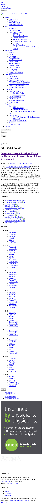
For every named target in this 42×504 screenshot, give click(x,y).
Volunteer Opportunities (16, 100)
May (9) (11, 254)
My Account (13, 69)
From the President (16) (12, 208)
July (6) (11, 349)
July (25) (12, 380)
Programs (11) (9, 222)
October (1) (12, 333)
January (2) (12, 247)
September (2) (13, 322)
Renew (3, 4)
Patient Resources (14, 91)
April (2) (12, 252)
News (7, 17)
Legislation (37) (10, 215)
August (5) (12, 300)
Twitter (7, 491)
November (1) (13, 353)
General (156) (9, 210)
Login (3, 6)
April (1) (12, 296)
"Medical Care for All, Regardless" (24, 111)
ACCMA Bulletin (14, 23)
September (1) (13, 262)
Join (2, 2)
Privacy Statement (24, 500)
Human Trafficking (19, 38)
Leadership (8, 74)
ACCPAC (16, 119)
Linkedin (8, 495)
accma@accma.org (12, 483)
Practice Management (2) (13, 221)
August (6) (12, 260)
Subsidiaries (13, 115)
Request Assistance (15, 65)
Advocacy (12, 28)
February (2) (13, 234)
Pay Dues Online (14, 67)
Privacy (7, 126)
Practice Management (16, 73)
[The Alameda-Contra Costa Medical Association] (17, 14)
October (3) (12, 284)
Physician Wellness (15, 71)
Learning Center (6, 8)
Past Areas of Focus (15, 32)
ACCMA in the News (16, 25)
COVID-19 (16, 34)
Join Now (12, 52)
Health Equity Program (16, 86)
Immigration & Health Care (22, 41)
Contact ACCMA (14, 124)
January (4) (12, 232)
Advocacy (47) (10, 204)
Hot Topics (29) (10, 211)
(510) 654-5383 (6, 481)
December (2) (13, 307)
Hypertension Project (20, 39)
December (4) (13, 287)
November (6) (13, 305)
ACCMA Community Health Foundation (26, 117)
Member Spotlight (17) (12, 217)
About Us (8, 104)
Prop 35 (15, 49)
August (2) (12, 280)
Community (9, 89)
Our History (13, 106)
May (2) (11, 238)
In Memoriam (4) (10, 213)
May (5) (11, 345)
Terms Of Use (13, 500)
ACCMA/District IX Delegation (19, 82)
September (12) (14, 384)
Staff (10, 113)
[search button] (1, 12)
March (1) (12, 236)
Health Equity (13, 102)
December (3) (13, 267)
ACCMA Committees (16, 80)
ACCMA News (14, 19)
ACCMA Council (14, 78)
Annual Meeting (14, 58)
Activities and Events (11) (13, 202)
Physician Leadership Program (19, 84)
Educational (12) (10, 206)
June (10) (12, 378)
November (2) (13, 285)
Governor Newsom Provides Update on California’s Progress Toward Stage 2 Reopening (21, 156)
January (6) (12, 272)
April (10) (12, 344)
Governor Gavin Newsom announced (18, 167)
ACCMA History (18, 108)
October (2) (12, 304)
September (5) (13, 282)
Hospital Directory (19, 95)
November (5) (13, 265)
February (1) (13, 340)
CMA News (13, 21)
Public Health (13, 98)
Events (11, 54)
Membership (9, 50)
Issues (7, 26)
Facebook (8, 493)
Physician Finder (18, 93)
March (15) (12, 342)
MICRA (15, 43)
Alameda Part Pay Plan (20, 109)
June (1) (11, 347)
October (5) (12, 263)
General (12, 163)
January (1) (12, 293)
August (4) (12, 351)
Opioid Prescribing (19, 45)
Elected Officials (14, 30)
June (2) (11, 256)
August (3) (12, 320)
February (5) (13, 274)
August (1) (12, 242)
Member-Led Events (15, 60)
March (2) (12, 276)
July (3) (11, 240)
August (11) (13, 382)
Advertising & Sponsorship (18, 121)
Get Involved (13, 56)
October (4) (12, 386)
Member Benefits (14, 63)
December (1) (13, 326)
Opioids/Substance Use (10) (14, 219)
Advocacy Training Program (18, 87)
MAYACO (4, 502)
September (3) (13, 331)
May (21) (12, 376)
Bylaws (11, 122)
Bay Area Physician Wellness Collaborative (27, 47)
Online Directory (14, 62)
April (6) (12, 362)
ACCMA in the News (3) (13, 200)
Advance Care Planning (20, 36)
